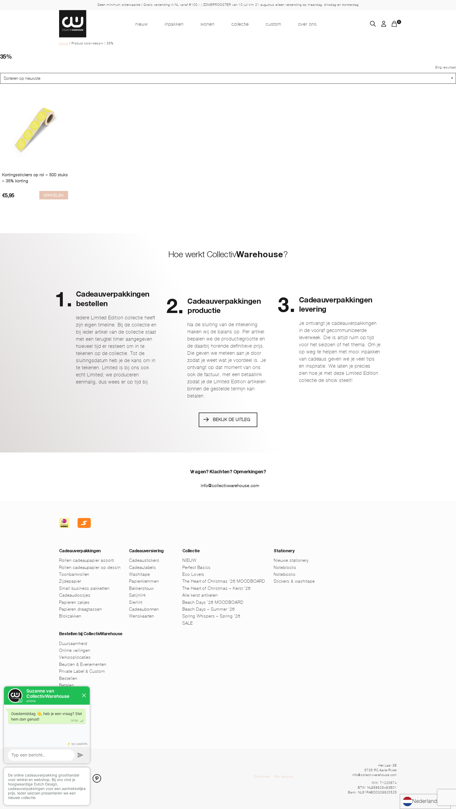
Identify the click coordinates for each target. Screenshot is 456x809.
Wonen (208, 24)
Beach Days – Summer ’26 (208, 609)
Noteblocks (285, 567)
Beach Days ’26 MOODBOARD (213, 602)
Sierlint (135, 602)
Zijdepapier (70, 581)
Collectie (240, 24)
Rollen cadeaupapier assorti (86, 560)
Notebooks (285, 574)
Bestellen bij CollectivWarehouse (90, 634)
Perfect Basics (196, 567)
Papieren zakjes (74, 602)
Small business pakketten (84, 588)
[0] (394, 25)
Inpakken (174, 24)
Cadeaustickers (144, 560)
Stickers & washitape (294, 581)
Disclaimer (262, 776)
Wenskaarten (141, 616)
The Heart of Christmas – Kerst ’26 (216, 588)
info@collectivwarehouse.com (230, 485)
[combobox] (425, 801)
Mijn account (284, 776)
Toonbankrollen (74, 574)
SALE (187, 623)
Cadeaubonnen (144, 609)
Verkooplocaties (75, 657)
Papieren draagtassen (80, 609)
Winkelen (54, 195)
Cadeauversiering (146, 551)
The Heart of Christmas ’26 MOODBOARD (223, 581)
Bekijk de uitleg (231, 419)
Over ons (307, 24)
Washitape (139, 574)
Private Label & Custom (82, 671)
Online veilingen (74, 650)
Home (63, 43)
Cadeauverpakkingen (80, 551)
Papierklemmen (144, 581)
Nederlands (426, 801)
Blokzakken (70, 616)
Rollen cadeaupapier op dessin (90, 567)
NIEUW (141, 24)
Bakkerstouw (141, 588)
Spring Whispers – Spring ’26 (211, 616)
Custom (273, 24)
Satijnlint (137, 595)
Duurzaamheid (73, 643)
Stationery (284, 551)
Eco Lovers (193, 574)
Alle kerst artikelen (200, 595)
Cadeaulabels (142, 567)
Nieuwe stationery (291, 560)
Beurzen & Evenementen (82, 664)
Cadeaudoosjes (74, 595)
